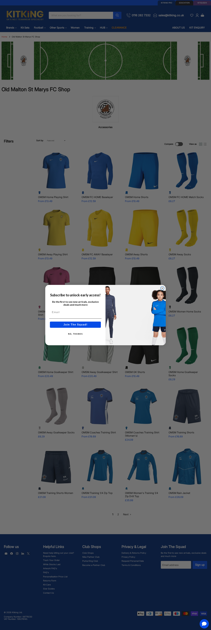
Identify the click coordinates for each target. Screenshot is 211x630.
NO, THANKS (75, 334)
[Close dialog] (162, 288)
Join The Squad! (75, 324)
